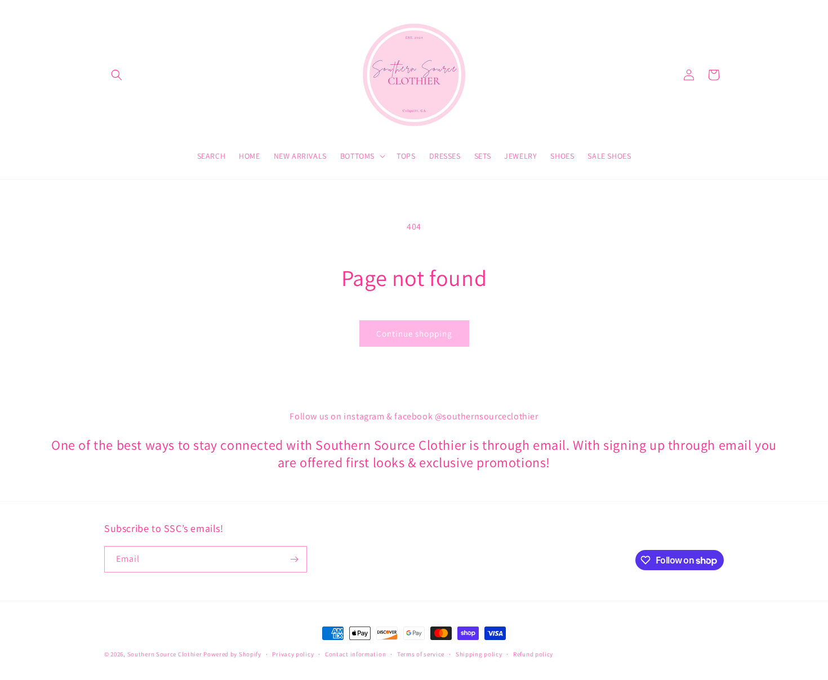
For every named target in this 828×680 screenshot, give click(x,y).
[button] (116, 74)
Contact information (355, 654)
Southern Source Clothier (164, 654)
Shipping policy (479, 654)
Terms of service (420, 654)
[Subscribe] (294, 559)
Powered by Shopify (232, 654)
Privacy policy (293, 654)
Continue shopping (414, 333)
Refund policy (533, 654)
